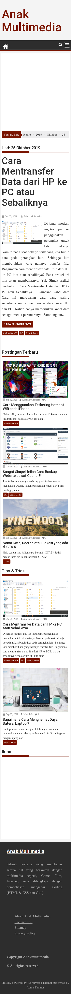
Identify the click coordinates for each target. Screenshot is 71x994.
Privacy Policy (25, 933)
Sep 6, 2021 (11, 399)
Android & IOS (10, 333)
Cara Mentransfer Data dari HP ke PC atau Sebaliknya (34, 181)
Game (6, 561)
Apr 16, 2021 (11, 466)
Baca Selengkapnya (17, 324)
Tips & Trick (32, 333)
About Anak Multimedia (32, 916)
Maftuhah (28, 714)
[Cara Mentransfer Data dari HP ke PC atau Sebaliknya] (22, 223)
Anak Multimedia (32, 20)
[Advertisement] (35, 93)
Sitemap (21, 927)
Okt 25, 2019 (11, 619)
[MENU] (67, 44)
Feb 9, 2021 (11, 537)
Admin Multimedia (32, 216)
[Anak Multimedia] (5, 46)
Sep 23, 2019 (11, 714)
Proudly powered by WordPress (21, 982)
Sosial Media (15, 495)
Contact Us (24, 922)
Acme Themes (35, 987)
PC (21, 333)
